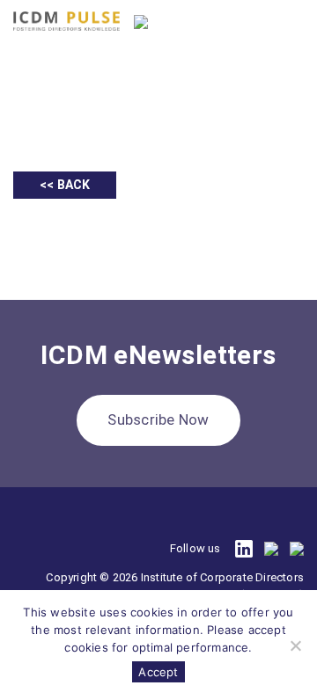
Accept (158, 672)
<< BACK (65, 185)
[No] (295, 645)
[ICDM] (66, 21)
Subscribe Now (158, 419)
